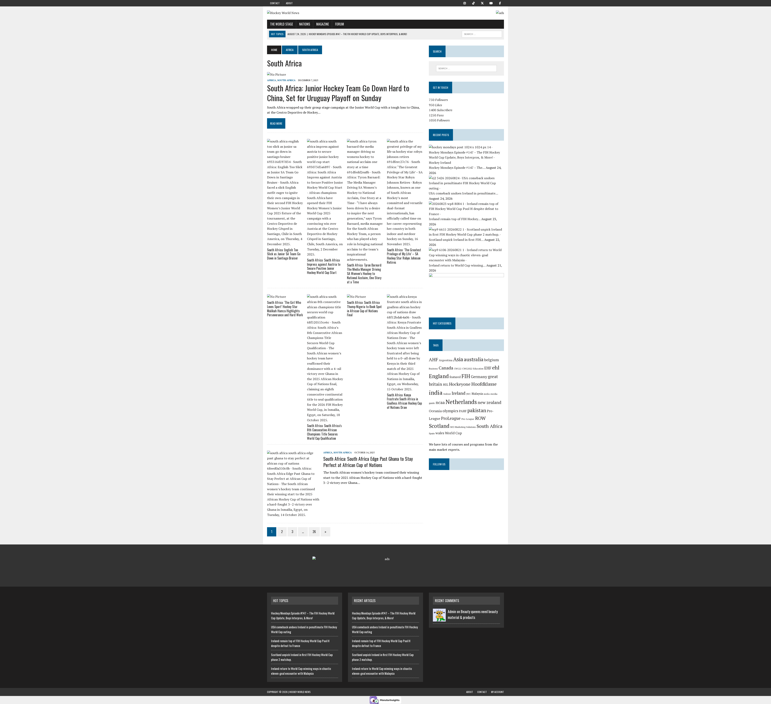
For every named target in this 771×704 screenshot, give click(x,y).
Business (433, 368)
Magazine (322, 24)
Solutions (471, 426)
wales (439, 433)
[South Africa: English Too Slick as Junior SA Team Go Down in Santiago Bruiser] (285, 244)
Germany (479, 376)
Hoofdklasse (484, 384)
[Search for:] (466, 68)
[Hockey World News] (304, 13)
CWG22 (457, 368)
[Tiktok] (473, 2)
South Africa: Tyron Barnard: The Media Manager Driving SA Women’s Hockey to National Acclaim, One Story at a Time (364, 273)
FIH (465, 376)
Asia (458, 359)
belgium (491, 359)
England (439, 376)
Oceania (435, 411)
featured (455, 377)
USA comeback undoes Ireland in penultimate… (463, 193)
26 (314, 531)
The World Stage (281, 24)
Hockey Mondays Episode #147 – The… (457, 167)
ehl (495, 367)
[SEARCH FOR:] (482, 33)
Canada (446, 368)
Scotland (439, 425)
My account (497, 692)
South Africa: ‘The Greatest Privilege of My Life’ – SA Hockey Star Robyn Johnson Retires (404, 256)
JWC (468, 393)
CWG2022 (467, 368)
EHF (487, 367)
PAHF (463, 411)
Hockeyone (459, 384)
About (289, 3)
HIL (445, 384)
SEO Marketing (457, 426)
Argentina (445, 360)
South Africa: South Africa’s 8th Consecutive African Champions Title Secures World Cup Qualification (324, 432)
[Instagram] (465, 2)
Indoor (447, 393)
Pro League (467, 419)
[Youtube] (491, 2)
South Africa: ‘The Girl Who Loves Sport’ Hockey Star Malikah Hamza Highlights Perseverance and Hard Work (285, 308)
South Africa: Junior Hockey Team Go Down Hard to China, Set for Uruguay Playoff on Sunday (338, 92)
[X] (482, 2)
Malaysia (477, 394)
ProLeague (451, 418)
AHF (433, 359)
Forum (339, 24)
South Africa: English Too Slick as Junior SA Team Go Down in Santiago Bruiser (283, 254)
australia (473, 359)
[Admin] (439, 619)
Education (478, 368)
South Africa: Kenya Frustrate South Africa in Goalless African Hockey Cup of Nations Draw (404, 401)
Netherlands (461, 402)
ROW (480, 418)
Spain (432, 433)
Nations (304, 24)
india (436, 392)
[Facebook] (500, 2)
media (487, 394)
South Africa (286, 80)
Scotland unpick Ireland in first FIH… (456, 239)
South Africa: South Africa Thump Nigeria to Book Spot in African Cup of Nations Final (364, 308)
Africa (290, 50)
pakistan (476, 410)
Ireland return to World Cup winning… (457, 265)
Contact (275, 3)
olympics (450, 410)
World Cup (453, 433)
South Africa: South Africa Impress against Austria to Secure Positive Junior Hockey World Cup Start (323, 266)
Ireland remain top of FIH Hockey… (455, 219)
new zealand (489, 402)
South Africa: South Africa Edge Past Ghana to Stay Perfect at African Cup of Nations (368, 461)
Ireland (458, 393)
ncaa (440, 402)
